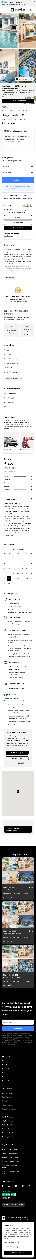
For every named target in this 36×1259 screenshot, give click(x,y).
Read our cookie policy (11, 1242)
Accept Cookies (18, 1253)
